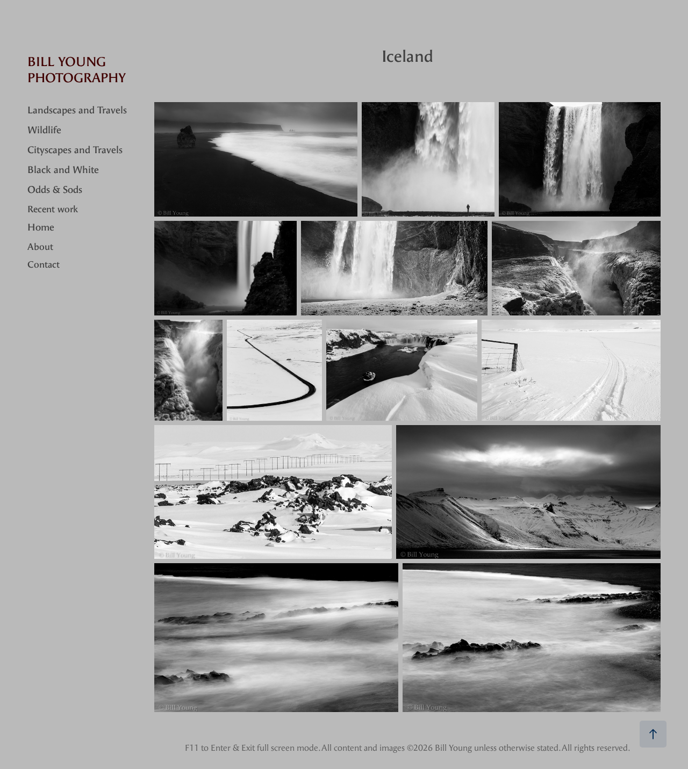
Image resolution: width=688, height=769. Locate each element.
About (40, 246)
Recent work (52, 209)
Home (40, 227)
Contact (43, 264)
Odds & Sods (54, 190)
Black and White (63, 170)
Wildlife (44, 130)
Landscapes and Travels (77, 110)
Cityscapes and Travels (75, 150)
